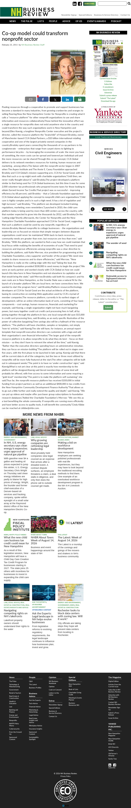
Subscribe (89, 4)
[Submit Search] (129, 3)
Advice (66, 21)
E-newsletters (108, 87)
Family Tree (112, 759)
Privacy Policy (66, 776)
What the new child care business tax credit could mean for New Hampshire (16, 542)
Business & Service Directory (106, 15)
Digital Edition (113, 681)
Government (9, 440)
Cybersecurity (14, 729)
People (53, 21)
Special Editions (85, 15)
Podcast (116, 21)
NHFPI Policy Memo (17, 535)
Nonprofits (13, 720)
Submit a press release (108, 95)
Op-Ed (78, 21)
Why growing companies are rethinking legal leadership (40, 444)
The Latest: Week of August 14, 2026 (69, 539)
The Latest (62, 535)
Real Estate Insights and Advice (33, 720)
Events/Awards (96, 21)
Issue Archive (108, 90)
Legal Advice (41, 437)
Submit (108, 307)
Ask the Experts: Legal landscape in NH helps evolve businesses (42, 618)
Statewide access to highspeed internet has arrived (116, 278)
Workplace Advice (35, 726)
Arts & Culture (64, 437)
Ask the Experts (39, 602)
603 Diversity (113, 747)
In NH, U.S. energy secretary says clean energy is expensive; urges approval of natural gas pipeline (16, 448)
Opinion (51, 687)
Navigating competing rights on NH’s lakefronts (16, 613)
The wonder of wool (116, 243)
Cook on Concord (55, 690)
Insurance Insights (35, 729)
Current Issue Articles (108, 79)
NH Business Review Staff (33, 45)
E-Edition (108, 81)
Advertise (108, 93)
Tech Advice (33, 703)
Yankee (111, 750)
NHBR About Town (39, 535)
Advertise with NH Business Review (113, 697)
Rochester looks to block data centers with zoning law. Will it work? (70, 615)
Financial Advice (35, 707)
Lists (41, 21)
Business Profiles (35, 688)
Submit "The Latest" (108, 98)
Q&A (31, 681)
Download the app (108, 101)
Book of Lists (73, 689)
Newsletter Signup (69, 15)
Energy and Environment (15, 437)
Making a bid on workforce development (67, 445)
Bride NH (111, 744)
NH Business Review (27, 12)
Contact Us (125, 15)
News (12, 21)
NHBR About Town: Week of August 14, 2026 (42, 540)
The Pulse (26, 21)
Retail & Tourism (15, 693)
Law (32, 437)
